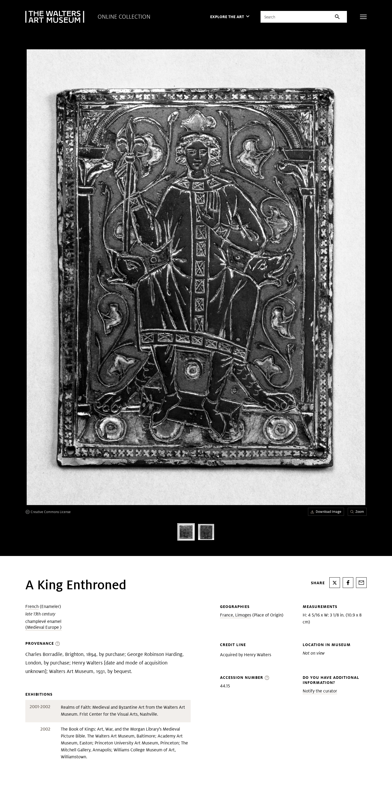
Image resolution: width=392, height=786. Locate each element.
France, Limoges (235, 615)
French (32, 606)
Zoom (359, 511)
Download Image (328, 511)
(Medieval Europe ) (43, 627)
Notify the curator (320, 691)
